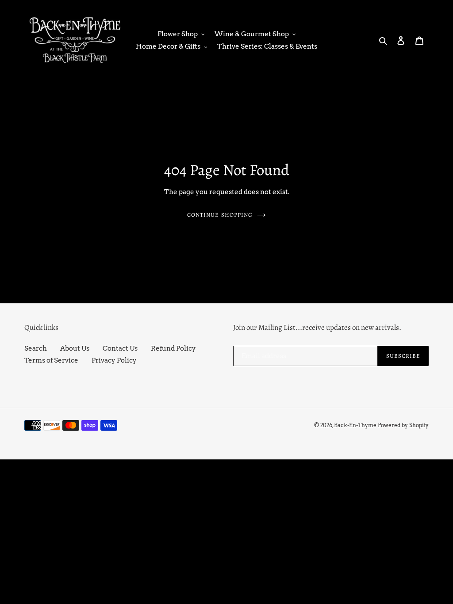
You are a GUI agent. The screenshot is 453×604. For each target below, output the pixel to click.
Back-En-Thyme (355, 425)
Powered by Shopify (403, 425)
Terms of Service (51, 360)
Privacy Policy (114, 360)
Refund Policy (173, 348)
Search (35, 348)
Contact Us (120, 348)
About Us (74, 348)
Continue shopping (220, 214)
